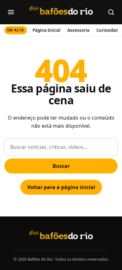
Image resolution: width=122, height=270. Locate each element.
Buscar (61, 166)
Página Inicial (46, 30)
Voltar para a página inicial (61, 187)
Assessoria (78, 30)
